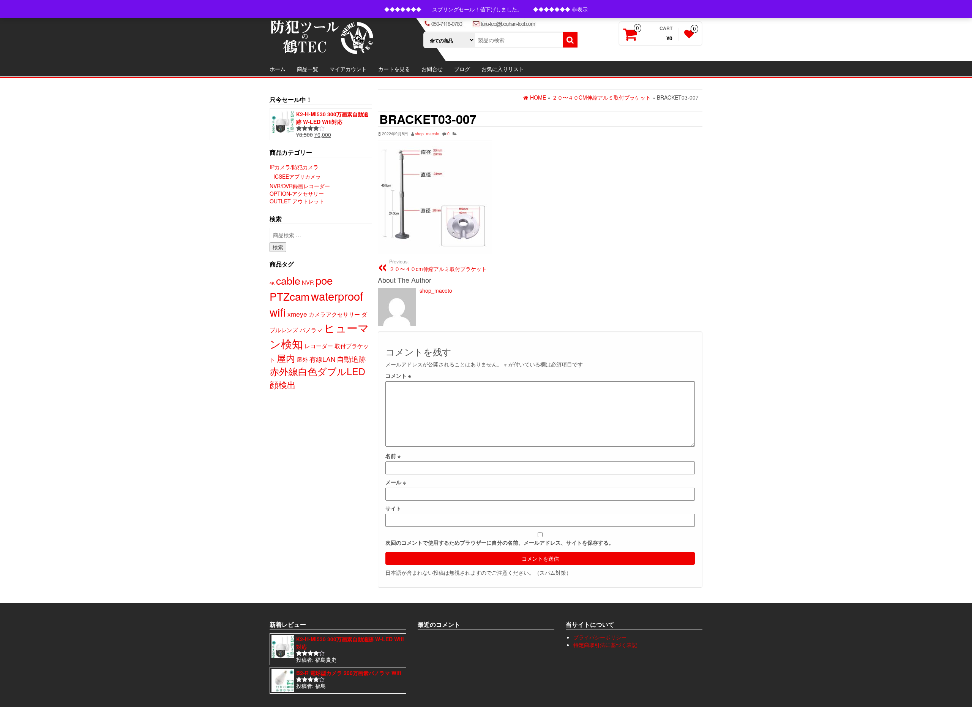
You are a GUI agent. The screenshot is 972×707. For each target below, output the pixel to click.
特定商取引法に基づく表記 (605, 644)
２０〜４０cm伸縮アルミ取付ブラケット (438, 265)
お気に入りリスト (502, 69)
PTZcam (289, 296)
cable (288, 280)
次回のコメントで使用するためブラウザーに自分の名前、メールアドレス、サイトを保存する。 (499, 542)
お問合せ (432, 69)
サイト (393, 508)
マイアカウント (348, 69)
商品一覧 (307, 69)
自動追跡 (351, 359)
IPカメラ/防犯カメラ (294, 167)
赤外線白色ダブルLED (317, 371)
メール (395, 482)
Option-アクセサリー (297, 193)
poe (324, 280)
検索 (278, 247)
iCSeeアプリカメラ (297, 176)
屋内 (286, 358)
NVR (308, 282)
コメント (398, 375)
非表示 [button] (580, 9)
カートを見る (394, 69)
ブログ (462, 69)
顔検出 (283, 384)
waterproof (337, 296)
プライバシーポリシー (599, 637)
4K (272, 283)
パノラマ (311, 330)
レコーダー (319, 346)
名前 (393, 456)
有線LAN (322, 359)
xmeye (297, 314)
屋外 (302, 359)
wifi (278, 312)
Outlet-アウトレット (297, 201)
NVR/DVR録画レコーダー (300, 186)
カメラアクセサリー (334, 314)
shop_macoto (427, 133)
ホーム (278, 69)
